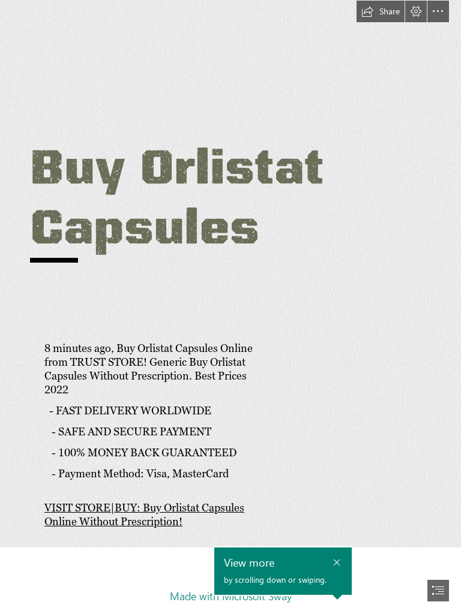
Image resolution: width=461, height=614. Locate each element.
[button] (381, 11)
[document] (230, 307)
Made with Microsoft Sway (231, 596)
